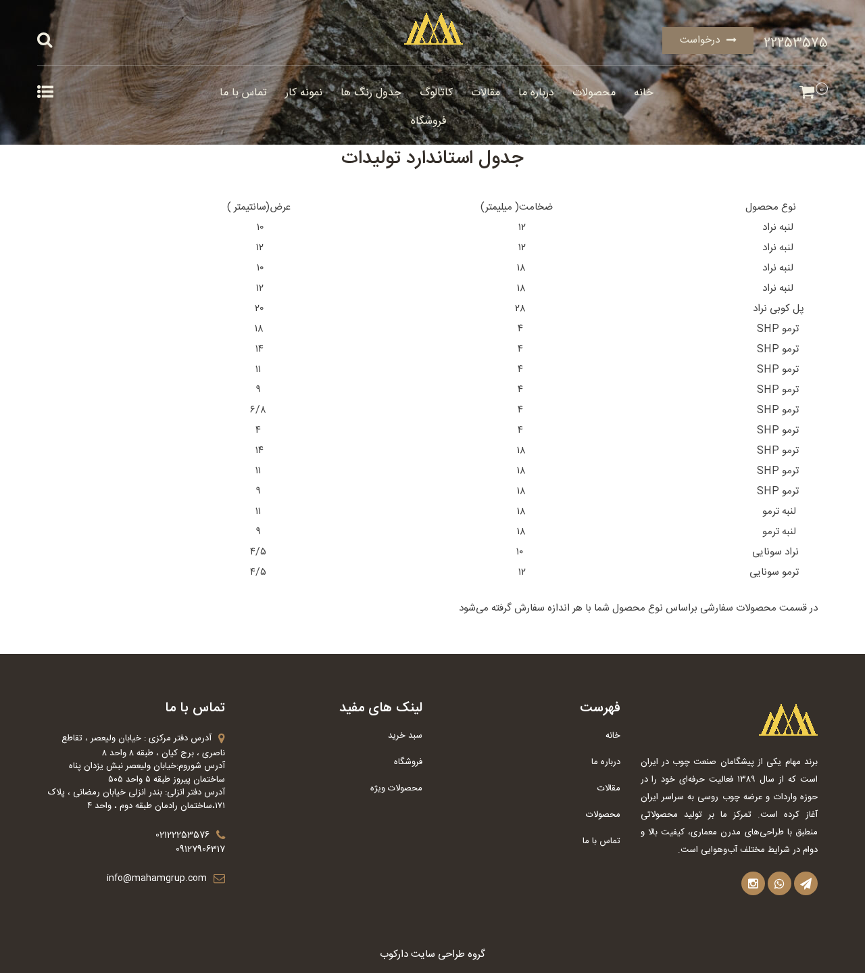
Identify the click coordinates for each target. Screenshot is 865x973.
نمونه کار (303, 93)
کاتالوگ (436, 93)
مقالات (485, 93)
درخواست (700, 40)
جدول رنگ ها (371, 93)
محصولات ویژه (396, 788)
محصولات (594, 93)
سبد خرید (405, 735)
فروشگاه (429, 121)
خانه (643, 93)
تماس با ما (243, 93)
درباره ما (536, 93)
